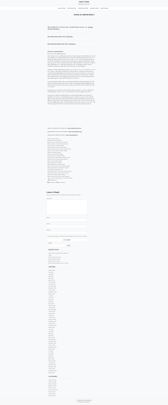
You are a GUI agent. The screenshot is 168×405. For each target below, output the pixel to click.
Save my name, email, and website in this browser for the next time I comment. (67, 236)
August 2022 (52, 349)
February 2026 (52, 282)
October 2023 (52, 323)
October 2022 (52, 345)
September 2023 (53, 325)
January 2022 (52, 362)
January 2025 (52, 307)
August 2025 (52, 294)
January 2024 (52, 317)
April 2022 (51, 357)
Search (50, 243)
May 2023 (51, 333)
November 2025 (52, 288)
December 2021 (52, 364)
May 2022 (51, 355)
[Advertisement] (71, 114)
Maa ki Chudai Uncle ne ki (55, 257)
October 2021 (52, 368)
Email (48, 223)
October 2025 (52, 290)
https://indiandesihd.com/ (75, 131)
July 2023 (51, 329)
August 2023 (52, 327)
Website (49, 230)
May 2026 (51, 276)
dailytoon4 (62, 53)
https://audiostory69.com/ (74, 128)
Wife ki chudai (104, 8)
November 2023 (52, 321)
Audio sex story (72, 8)
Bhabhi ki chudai (53, 385)
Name (48, 217)
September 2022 (53, 347)
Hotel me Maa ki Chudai (54, 259)
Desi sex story (52, 182)
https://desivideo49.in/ (72, 135)
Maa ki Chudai (62, 8)
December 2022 (52, 341)
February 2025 (52, 305)
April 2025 (51, 301)
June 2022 (51, 353)
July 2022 (51, 351)
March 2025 (51, 303)
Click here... (70, 36)
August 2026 (52, 270)
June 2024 (51, 315)
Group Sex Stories (83, 8)
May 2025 (51, 299)
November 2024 (52, 309)
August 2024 (52, 313)
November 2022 (52, 343)
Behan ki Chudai (94, 8)
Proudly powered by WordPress (84, 400)
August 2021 (52, 372)
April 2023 (51, 335)
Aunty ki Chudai (52, 382)
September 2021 (53, 370)
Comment (49, 198)
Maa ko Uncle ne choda (54, 261)
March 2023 (51, 337)
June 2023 (51, 331)
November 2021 (52, 366)
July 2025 (51, 296)
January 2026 (52, 284)
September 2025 (53, 292)
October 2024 (52, 311)
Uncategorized (52, 393)
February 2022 (52, 360)
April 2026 (51, 278)
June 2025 (51, 298)
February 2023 (52, 339)
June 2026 (51, 274)
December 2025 (52, 286)
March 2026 (51, 280)
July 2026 (51, 272)
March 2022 (51, 359)
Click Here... (72, 44)
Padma (80, 402)
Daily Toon (84, 2)
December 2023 (52, 319)
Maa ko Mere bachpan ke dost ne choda (58, 263)
